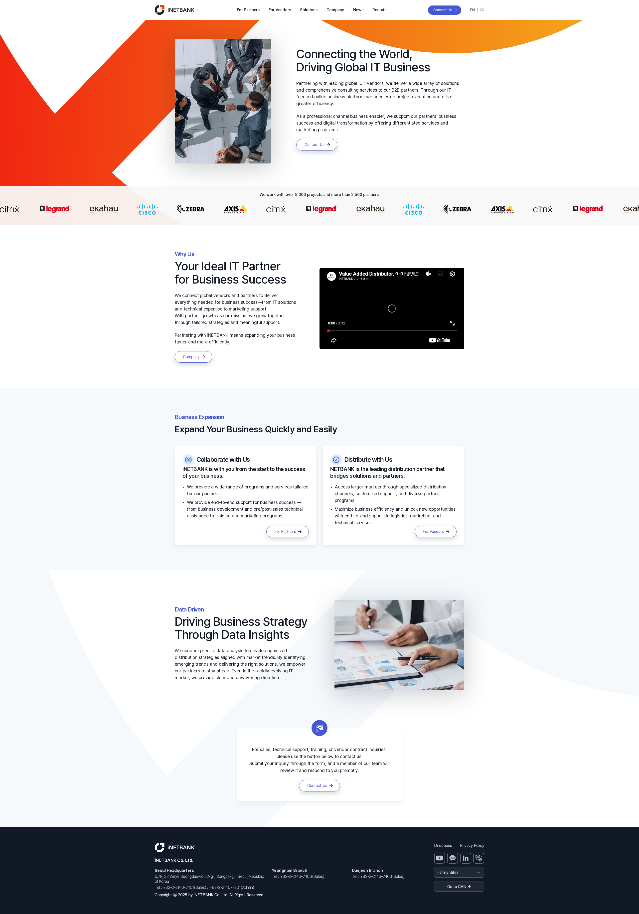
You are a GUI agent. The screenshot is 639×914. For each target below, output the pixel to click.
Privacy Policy (472, 845)
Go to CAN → (459, 886)
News (358, 9)
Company (335, 9)
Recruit (379, 9)
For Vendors (280, 9)
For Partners (248, 9)
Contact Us (442, 10)
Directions (443, 845)
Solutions (309, 9)
